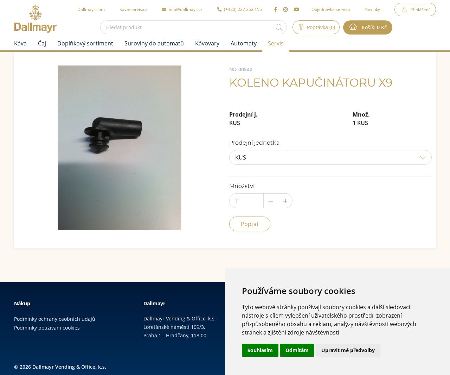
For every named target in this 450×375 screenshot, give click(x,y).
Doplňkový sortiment (85, 43)
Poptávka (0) (320, 27)
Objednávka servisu (330, 9)
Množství (242, 186)
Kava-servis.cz (133, 9)
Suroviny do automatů (154, 43)
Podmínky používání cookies (47, 327)
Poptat (250, 224)
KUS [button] (240, 157)
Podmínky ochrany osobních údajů (54, 318)
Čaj (42, 43)
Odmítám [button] (297, 350)
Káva (20, 43)
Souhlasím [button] (260, 350)
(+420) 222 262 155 (242, 9)
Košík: (373, 27)
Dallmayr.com (91, 9)
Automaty (244, 43)
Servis (276, 43)
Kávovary (207, 43)
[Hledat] (279, 27)
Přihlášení (420, 9)
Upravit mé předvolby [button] (348, 350)
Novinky (372, 9)
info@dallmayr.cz (185, 9)
